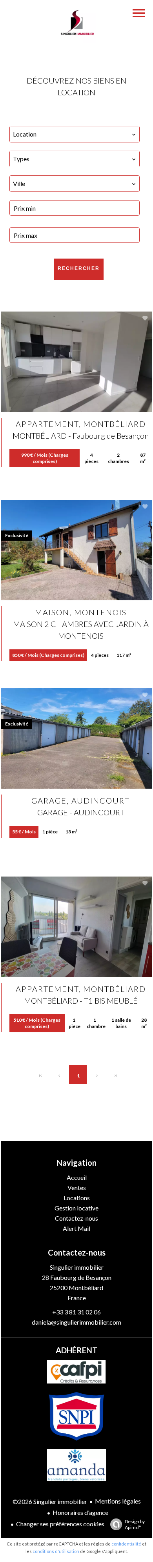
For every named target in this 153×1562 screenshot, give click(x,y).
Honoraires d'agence (80, 1512)
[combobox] (74, 134)
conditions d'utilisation (56, 1551)
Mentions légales (118, 1501)
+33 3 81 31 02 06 (76, 1312)
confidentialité (126, 1543)
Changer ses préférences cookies (60, 1523)
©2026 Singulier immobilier (50, 1501)
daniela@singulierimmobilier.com (76, 1322)
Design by (135, 1524)
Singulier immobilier (77, 1267)
